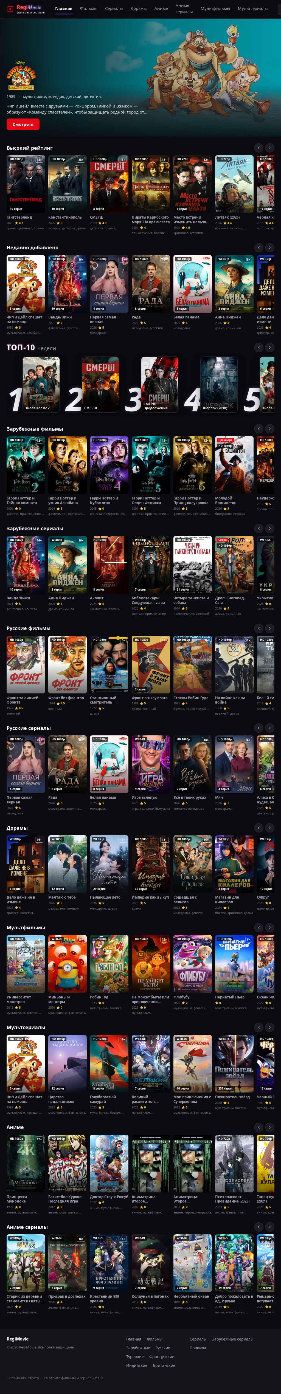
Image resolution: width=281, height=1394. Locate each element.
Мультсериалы (253, 8)
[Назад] (258, 148)
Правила (198, 1347)
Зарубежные (138, 1347)
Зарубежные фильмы (35, 428)
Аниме (161, 8)
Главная (63, 8)
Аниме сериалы (184, 8)
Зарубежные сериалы (35, 528)
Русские (163, 1347)
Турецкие (135, 1356)
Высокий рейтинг (30, 148)
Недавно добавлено (32, 247)
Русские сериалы (29, 728)
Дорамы (139, 8)
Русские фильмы (28, 628)
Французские (161, 1356)
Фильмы (88, 8)
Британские (164, 1365)
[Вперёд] (269, 148)
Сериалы (114, 8)
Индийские (136, 1365)
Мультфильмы (215, 8)
